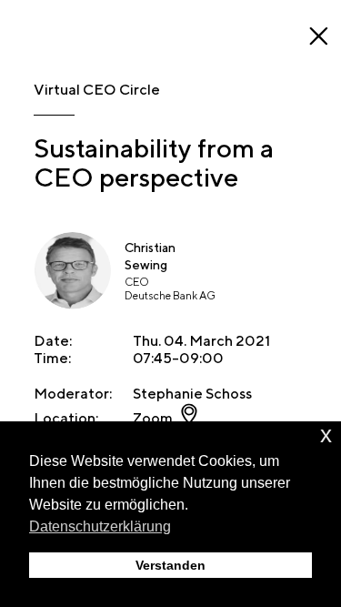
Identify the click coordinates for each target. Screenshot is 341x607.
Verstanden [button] (170, 565)
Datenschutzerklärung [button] (100, 526)
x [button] (326, 434)
